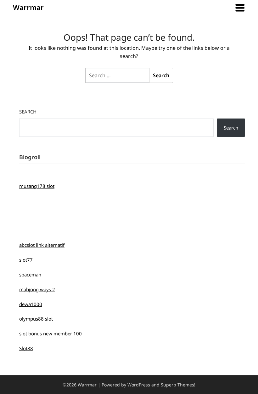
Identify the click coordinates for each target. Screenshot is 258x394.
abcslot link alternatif (41, 245)
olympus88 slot (36, 319)
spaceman (30, 274)
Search (27, 111)
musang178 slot (36, 186)
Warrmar (28, 7)
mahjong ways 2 (37, 289)
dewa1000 (30, 304)
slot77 (26, 260)
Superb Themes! (178, 385)
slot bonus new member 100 (50, 333)
